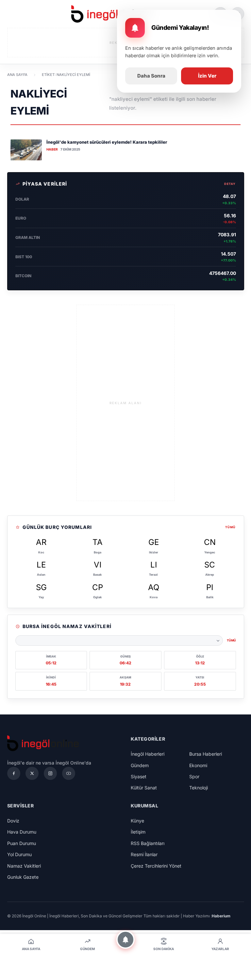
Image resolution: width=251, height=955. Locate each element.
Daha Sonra (151, 76)
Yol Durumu (19, 854)
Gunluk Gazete (23, 877)
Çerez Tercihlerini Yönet (156, 866)
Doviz (13, 820)
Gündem (140, 765)
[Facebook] (13, 773)
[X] (32, 773)
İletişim (138, 832)
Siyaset (138, 776)
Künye (137, 820)
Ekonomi (198, 765)
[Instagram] (50, 773)
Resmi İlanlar (144, 854)
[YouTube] (68, 773)
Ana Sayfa (17, 74)
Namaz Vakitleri (24, 866)
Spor (194, 776)
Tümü (230, 527)
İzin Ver (207, 76)
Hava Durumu (21, 832)
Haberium (221, 915)
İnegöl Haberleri (147, 754)
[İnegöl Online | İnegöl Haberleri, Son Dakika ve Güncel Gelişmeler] (110, 14)
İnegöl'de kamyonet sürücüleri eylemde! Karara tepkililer (106, 142)
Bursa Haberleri (205, 754)
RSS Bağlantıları (147, 843)
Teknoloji (198, 787)
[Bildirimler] (125, 939)
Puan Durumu (21, 843)
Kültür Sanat (144, 787)
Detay (230, 184)
